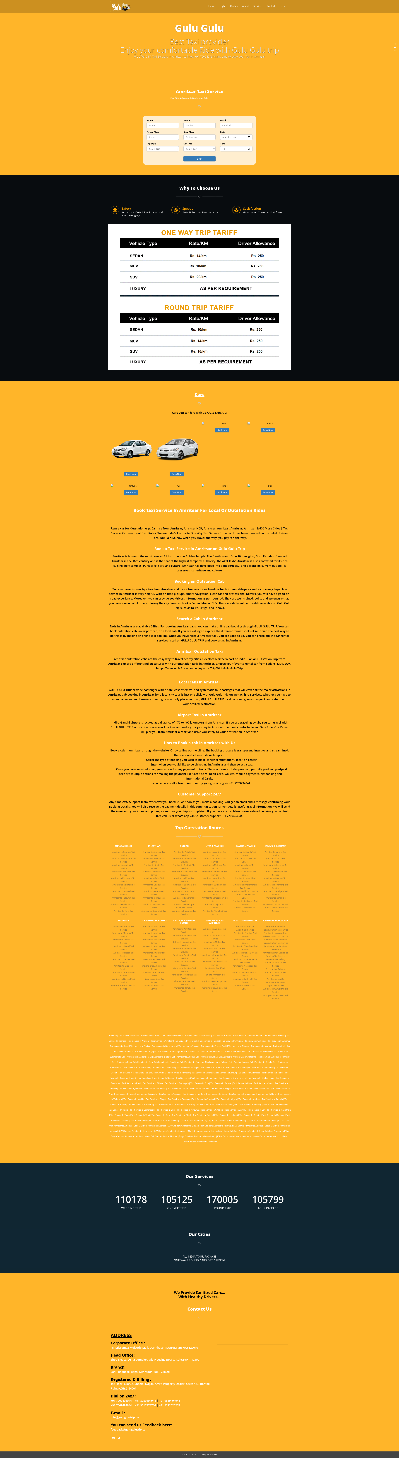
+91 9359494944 (169, 1400)
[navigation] (247, 6)
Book (199, 158)
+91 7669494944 (121, 1405)
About (245, 5)
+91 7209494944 (121, 1400)
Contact (271, 5)
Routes (234, 5)
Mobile (186, 120)
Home (211, 5)
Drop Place (188, 132)
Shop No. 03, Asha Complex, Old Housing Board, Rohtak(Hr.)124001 (156, 1359)
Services (257, 5)
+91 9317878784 (146, 1405)
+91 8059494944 (146, 1400)
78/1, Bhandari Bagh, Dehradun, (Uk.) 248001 (140, 1371)
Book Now (131, 474)
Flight (223, 5)
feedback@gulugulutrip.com (129, 1429)
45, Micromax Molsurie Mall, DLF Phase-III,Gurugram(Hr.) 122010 (154, 1347)
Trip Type (151, 143)
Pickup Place (153, 132)
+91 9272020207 (169, 1405)
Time (222, 143)
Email (223, 120)
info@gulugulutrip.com (126, 1417)
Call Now (124, 455)
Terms (283, 5)
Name (150, 120)
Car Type (187, 143)
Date (222, 132)
